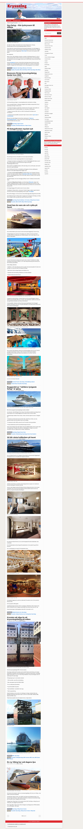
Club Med (46, 51)
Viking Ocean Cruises (21, 808)
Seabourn (46, 102)
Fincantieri (17, 69)
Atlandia (13, 69)
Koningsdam (28, 614)
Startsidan (9, 20)
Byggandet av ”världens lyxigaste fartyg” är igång (22, 388)
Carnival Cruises (15, 381)
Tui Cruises (47, 119)
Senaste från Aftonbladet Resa (53, 140)
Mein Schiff (22, 69)
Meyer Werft (27, 69)
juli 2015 (46, 147)
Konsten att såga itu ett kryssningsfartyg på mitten (18, 618)
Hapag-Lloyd (47, 72)
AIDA (46, 38)
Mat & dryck (47, 81)
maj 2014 (46, 173)
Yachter (46, 138)
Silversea (46, 104)
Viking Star (31, 182)
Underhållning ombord (29, 381)
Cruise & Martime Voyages (50, 57)
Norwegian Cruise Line (49, 85)
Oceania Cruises (48, 89)
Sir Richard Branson (20, 125)
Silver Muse (38, 69)
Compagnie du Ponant (49, 53)
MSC (13, 755)
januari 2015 (47, 158)
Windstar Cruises (48, 136)
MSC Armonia (26, 757)
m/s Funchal (47, 79)
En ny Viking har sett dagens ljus (21, 762)
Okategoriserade (48, 90)
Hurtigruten (12, 62)
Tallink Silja (47, 115)
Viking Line (47, 126)
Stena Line (47, 109)
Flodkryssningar (48, 68)
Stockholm (47, 111)
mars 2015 (47, 155)
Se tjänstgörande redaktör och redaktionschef (17, 824)
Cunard (46, 60)
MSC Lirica (32, 757)
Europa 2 (46, 62)
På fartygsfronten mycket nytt (20, 129)
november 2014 (47, 162)
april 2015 (46, 153)
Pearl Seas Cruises (48, 94)
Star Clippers (47, 107)
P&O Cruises (47, 92)
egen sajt (35, 114)
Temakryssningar (48, 117)
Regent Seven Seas (21, 432)
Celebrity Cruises (48, 49)
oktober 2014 (47, 164)
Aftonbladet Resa (16, 20)
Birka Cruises (47, 43)
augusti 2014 (47, 168)
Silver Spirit (24, 50)
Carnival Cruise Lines (49, 45)
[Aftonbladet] (10, 1)
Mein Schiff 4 (18, 201)
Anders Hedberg (19, 28)
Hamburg (46, 70)
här (18, 378)
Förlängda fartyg (19, 757)
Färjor (46, 66)
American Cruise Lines (49, 40)
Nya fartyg (33, 69)
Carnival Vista (14, 383)
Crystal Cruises (47, 58)
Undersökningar (48, 122)
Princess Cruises (48, 96)
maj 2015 (46, 151)
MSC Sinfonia (10, 758)
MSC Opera (37, 757)
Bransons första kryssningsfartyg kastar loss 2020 (22, 74)
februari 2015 (47, 156)
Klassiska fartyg (48, 77)
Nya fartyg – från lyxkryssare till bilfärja (21, 26)
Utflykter (46, 124)
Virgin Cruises (20, 123)
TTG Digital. (31, 191)
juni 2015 (46, 149)
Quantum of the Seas (27, 173)
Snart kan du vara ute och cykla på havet (22, 206)
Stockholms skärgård (49, 113)
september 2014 (48, 166)
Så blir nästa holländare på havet (21, 437)
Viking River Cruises (48, 130)
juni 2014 (46, 171)
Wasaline (46, 134)
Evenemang (47, 64)
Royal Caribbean (48, 100)
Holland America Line (17, 612)
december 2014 (47, 160)
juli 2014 (46, 170)
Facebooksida (10, 116)
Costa (46, 55)
